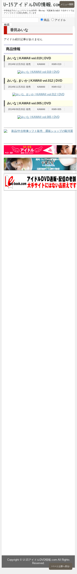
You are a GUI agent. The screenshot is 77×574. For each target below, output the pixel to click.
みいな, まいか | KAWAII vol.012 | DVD (34, 80)
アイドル (60, 20)
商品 (46, 20)
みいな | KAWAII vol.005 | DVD (29, 103)
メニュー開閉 (67, 4)
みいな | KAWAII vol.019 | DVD (29, 58)
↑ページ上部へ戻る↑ (60, 566)
